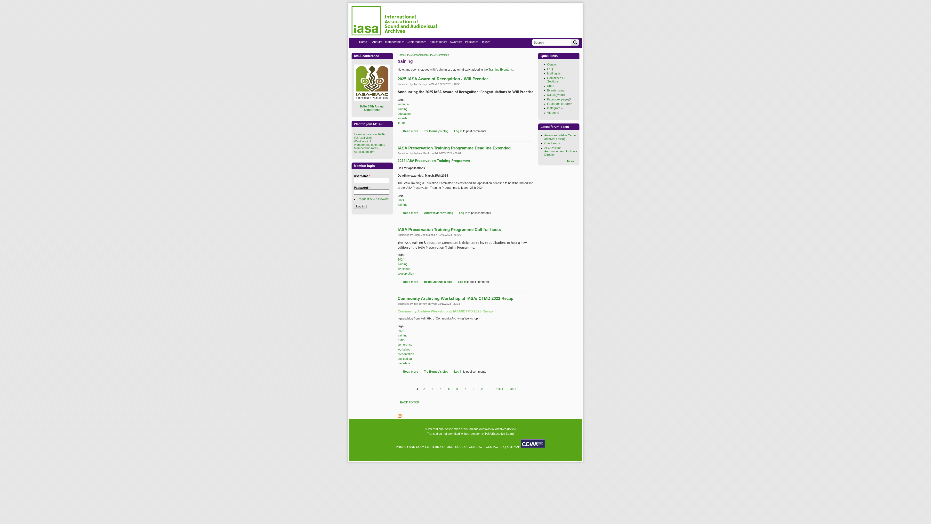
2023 (401, 331)
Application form (364, 152)
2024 (401, 200)
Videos (553, 113)
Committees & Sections (556, 79)
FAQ (550, 69)
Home (401, 54)
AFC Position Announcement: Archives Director (560, 151)
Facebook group (559, 104)
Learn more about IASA (369, 134)
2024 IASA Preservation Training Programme (434, 161)
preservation (406, 273)
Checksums (552, 143)
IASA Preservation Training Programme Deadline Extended (454, 148)
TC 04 (402, 123)
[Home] (394, 21)
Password (362, 187)
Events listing (556, 90)
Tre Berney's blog (436, 131)
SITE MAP (513, 447)
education (404, 113)
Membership (391, 43)
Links (483, 43)
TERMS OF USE (442, 447)
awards (402, 118)
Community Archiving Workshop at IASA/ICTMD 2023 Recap (455, 298)
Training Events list (501, 69)
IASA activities (363, 137)
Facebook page (559, 99)
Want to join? (362, 141)
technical (403, 104)
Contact (552, 64)
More (570, 161)
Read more (410, 131)
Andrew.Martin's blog (438, 213)
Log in (458, 131)
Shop (550, 86)
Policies (468, 43)
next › (499, 389)
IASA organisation (417, 54)
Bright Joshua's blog (438, 282)
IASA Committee (439, 54)
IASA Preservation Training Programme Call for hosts (449, 229)
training (403, 109)
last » (513, 389)
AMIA (401, 340)
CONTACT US (495, 447)
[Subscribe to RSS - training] (399, 416)
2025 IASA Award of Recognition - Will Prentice (443, 79)
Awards (453, 43)
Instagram (555, 108)
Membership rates (366, 148)
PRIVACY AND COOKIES (412, 447)
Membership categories (369, 145)
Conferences (414, 43)
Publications (435, 43)
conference (405, 344)
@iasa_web (556, 95)
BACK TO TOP (409, 402)
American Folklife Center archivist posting (560, 137)
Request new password (373, 199)
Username (362, 176)
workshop (404, 269)
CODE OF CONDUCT (469, 447)
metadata (404, 363)
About (374, 43)
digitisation (405, 358)
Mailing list (554, 73)
